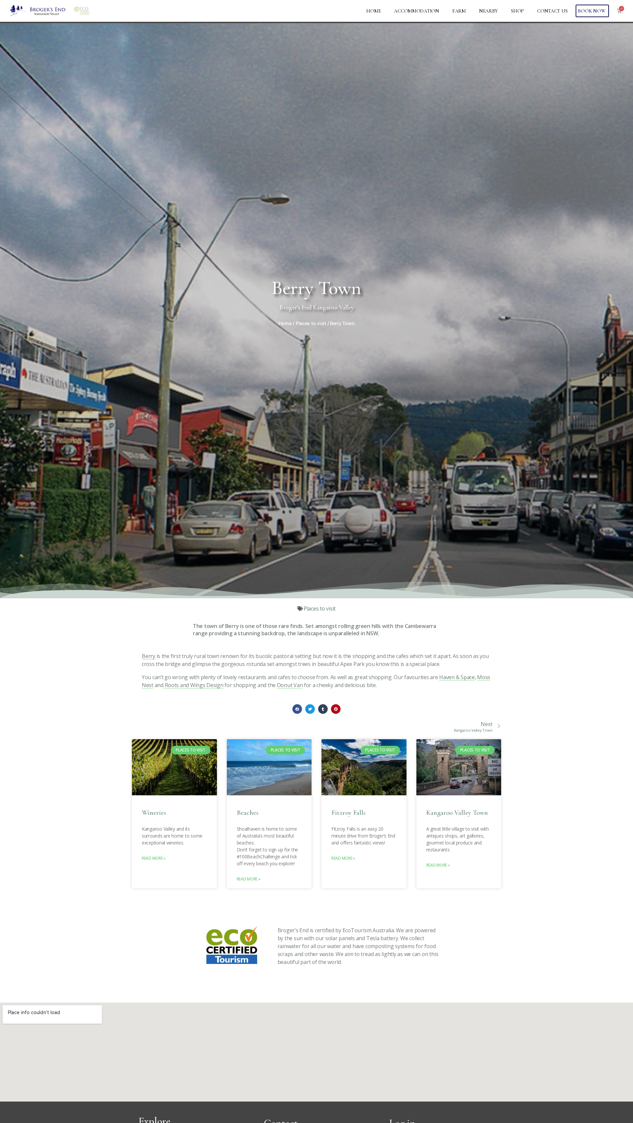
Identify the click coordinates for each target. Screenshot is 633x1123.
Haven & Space (457, 677)
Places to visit (311, 323)
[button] (297, 709)
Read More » (154, 858)
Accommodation (416, 11)
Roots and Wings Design (194, 685)
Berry (148, 656)
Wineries (154, 813)
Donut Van (290, 685)
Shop (517, 11)
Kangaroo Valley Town (457, 813)
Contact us (552, 11)
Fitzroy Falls (348, 813)
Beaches (247, 813)
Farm (459, 11)
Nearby (488, 11)
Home (373, 11)
